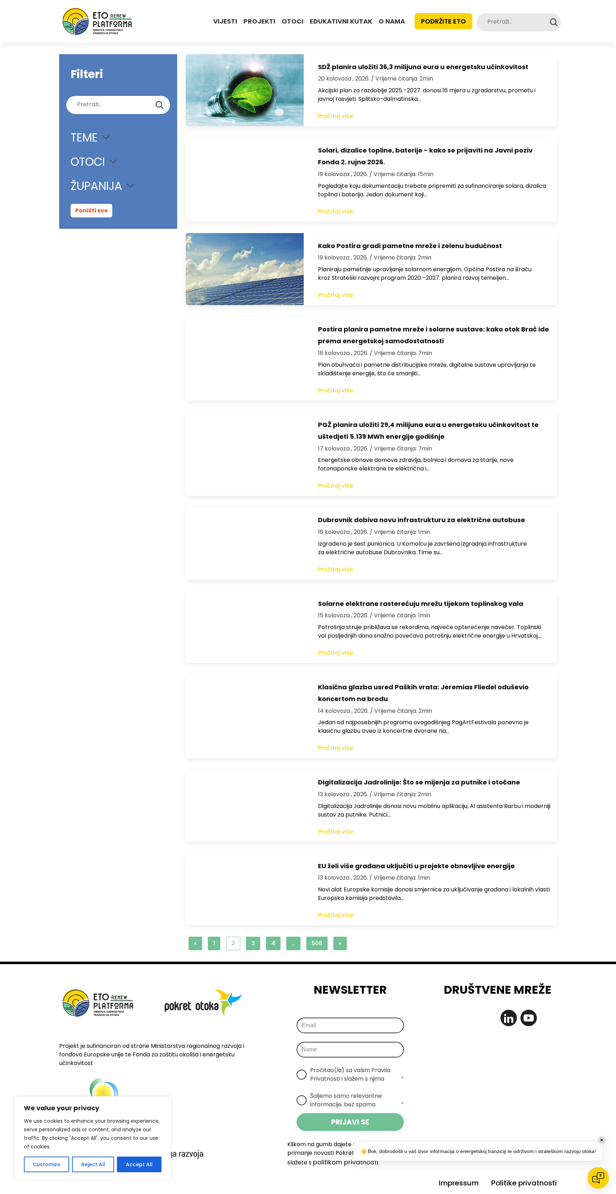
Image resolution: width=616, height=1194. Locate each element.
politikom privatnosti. (346, 1162)
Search (554, 22)
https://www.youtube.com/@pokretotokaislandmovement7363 (528, 1018)
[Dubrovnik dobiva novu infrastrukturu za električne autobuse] (245, 543)
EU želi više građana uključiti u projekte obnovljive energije (416, 865)
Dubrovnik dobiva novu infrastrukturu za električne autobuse (421, 519)
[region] (92, 1138)
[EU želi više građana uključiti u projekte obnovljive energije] (245, 889)
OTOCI (292, 21)
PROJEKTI (259, 21)
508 (317, 943)
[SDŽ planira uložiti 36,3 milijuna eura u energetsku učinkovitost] (245, 90)
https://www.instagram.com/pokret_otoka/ (489, 1018)
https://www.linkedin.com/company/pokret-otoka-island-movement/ (508, 1018)
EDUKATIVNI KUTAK (341, 21)
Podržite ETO (443, 21)
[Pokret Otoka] (97, 21)
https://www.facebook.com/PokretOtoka (469, 1018)
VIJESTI (225, 21)
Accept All (139, 1164)
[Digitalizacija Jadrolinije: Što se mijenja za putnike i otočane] (245, 806)
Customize (46, 1164)
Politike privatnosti (524, 1183)
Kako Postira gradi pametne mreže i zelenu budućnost (410, 245)
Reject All (93, 1164)
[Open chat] (598, 1178)
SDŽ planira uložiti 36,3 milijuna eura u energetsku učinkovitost (423, 66)
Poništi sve (91, 210)
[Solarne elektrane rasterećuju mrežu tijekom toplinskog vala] (245, 627)
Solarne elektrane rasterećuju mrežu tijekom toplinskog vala (420, 603)
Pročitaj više (335, 116)
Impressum (459, 1183)
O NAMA (392, 21)
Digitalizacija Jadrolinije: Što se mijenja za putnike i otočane (419, 782)
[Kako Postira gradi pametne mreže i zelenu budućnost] (245, 269)
